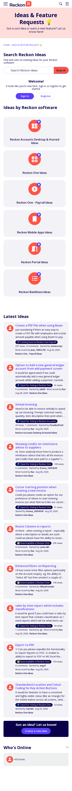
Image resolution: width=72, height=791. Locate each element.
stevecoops (56, 346)
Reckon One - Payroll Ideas (28, 353)
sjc (41, 629)
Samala (30, 708)
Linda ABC (44, 547)
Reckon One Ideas (38, 393)
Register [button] (46, 96)
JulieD (42, 389)
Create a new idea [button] (36, 731)
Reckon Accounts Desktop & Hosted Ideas (36, 432)
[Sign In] (67, 4)
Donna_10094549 (48, 468)
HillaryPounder (47, 586)
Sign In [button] (25, 96)
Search (61, 70)
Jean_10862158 (38, 349)
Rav (64, 389)
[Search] (60, 4)
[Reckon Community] (20, 4)
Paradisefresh (56, 425)
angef (43, 665)
